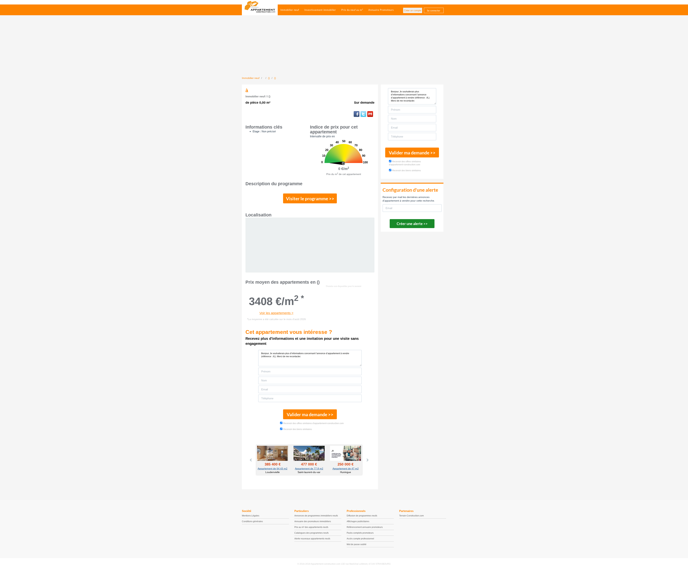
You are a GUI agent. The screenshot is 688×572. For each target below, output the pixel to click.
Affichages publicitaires (358, 521)
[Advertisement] (344, 49)
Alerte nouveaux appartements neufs (312, 538)
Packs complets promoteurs (360, 533)
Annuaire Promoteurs (381, 9)
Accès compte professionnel (360, 538)
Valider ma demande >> (310, 414)
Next (367, 460)
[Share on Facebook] (356, 114)
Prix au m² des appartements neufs (311, 527)
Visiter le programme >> (310, 198)
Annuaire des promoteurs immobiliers (312, 521)
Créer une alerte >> (412, 223)
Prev (251, 460)
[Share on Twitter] (363, 114)
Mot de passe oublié (356, 544)
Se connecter (433, 10)
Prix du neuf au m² (352, 9)
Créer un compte (412, 10)
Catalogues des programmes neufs (311, 533)
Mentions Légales (250, 515)
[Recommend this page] (370, 114)
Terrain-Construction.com (411, 515)
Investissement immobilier (320, 9)
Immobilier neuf (289, 9)
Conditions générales (252, 521)
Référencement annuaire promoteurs (365, 527)
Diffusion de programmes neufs (362, 515)
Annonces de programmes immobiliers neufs (316, 515)
